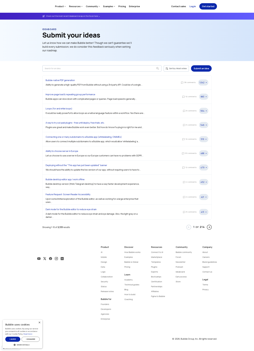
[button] (22, 344)
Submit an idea (201, 68)
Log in (193, 6)
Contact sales (178, 6)
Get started (208, 6)
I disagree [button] (30, 339)
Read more (28, 334)
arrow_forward (209, 227)
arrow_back (188, 227)
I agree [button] (13, 339)
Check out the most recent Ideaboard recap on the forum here (72, 16)
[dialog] (22, 334)
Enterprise (134, 6)
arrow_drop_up (206, 82)
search (157, 68)
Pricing (122, 6)
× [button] (39, 323)
